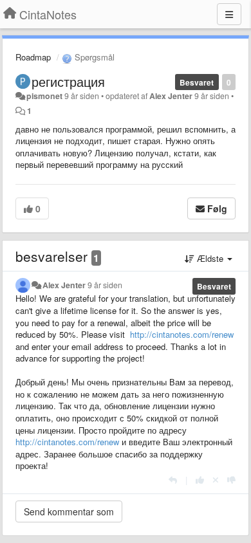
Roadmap (33, 57)
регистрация (68, 81)
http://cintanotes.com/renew (182, 334)
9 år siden (105, 285)
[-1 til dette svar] (231, 480)
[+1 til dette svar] (200, 480)
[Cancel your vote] (215, 480)
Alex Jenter (170, 96)
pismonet (44, 96)
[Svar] (173, 480)
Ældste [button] (210, 258)
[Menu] (229, 14)
